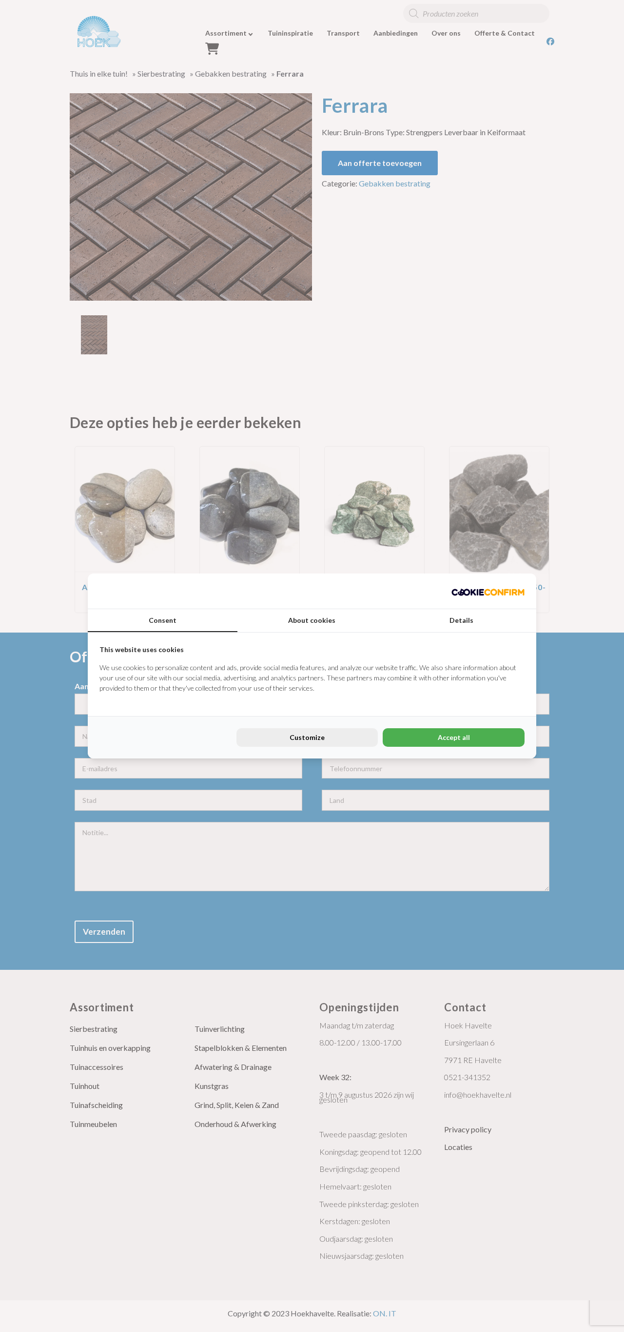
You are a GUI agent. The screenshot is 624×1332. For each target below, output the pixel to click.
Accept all (454, 737)
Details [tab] (461, 620)
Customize (307, 737)
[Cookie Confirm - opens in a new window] (488, 591)
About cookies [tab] (311, 620)
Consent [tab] (162, 620)
